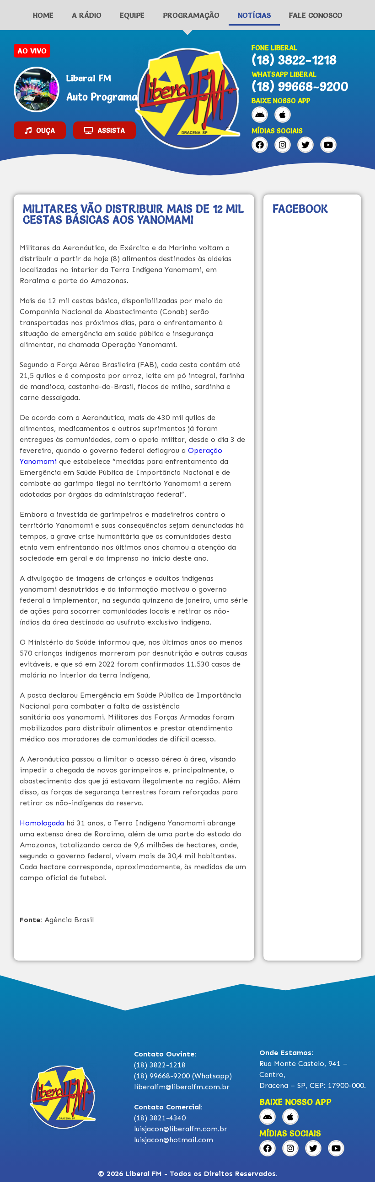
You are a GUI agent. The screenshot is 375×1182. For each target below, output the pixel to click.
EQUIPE (132, 15)
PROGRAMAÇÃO (191, 15)
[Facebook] (260, 145)
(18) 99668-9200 (300, 86)
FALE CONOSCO (316, 15)
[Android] (260, 114)
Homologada (42, 823)
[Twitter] (305, 145)
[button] (40, 130)
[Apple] (282, 114)
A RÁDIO (87, 15)
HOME (43, 15)
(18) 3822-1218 (294, 60)
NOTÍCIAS (254, 15)
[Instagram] (282, 145)
